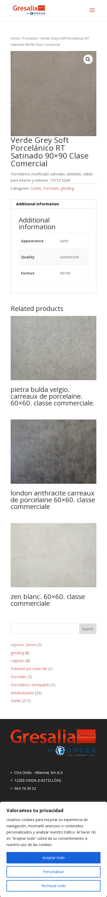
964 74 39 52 (25, 788)
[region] (53, 849)
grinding (67, 188)
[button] (88, 59)
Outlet (36, 188)
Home (15, 38)
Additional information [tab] (37, 203)
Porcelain (30, 38)
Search (87, 628)
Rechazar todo (53, 885)
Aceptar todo (54, 857)
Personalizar (53, 871)
